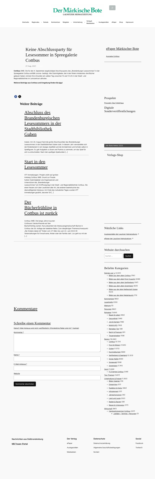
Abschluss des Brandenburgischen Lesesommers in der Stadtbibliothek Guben (42, 123)
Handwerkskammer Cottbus (119, 411)
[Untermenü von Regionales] (41, 22)
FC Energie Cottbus (116, 372)
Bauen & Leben (114, 315)
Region (106, 339)
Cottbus (40, 66)
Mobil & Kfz (113, 325)
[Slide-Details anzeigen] (122, 130)
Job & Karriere (114, 322)
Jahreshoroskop (115, 395)
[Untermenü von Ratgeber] (71, 22)
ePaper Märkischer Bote (122, 48)
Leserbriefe (108, 302)
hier (60, 83)
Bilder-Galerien (114, 381)
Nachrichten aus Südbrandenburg (27, 439)
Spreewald (113, 362)
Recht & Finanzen (115, 332)
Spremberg (113, 366)
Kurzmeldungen (115, 352)
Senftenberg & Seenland (118, 355)
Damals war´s (109, 273)
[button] (15, 96)
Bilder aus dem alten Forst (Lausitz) (122, 279)
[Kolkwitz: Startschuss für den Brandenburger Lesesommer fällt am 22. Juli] (57, 275)
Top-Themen (109, 375)
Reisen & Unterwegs (116, 405)
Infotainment (113, 391)
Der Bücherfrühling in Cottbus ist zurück (41, 208)
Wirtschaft (108, 409)
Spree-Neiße (113, 359)
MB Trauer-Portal (20, 444)
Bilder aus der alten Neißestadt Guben (123, 289)
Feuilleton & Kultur (115, 388)
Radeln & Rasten (115, 402)
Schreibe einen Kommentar (32, 323)
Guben (111, 348)
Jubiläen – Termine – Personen (124, 414)
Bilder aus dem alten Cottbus (120, 275)
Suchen (128, 256)
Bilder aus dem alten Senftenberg (121, 282)
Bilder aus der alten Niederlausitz (121, 295)
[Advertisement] (58, 275)
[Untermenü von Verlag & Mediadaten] (96, 22)
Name (17, 355)
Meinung (107, 306)
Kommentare (25, 308)
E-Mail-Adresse (20, 364)
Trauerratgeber (114, 336)
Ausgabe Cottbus (112, 56)
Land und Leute (115, 398)
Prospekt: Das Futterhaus (114, 103)
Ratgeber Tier (114, 329)
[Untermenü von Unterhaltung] (84, 22)
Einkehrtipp (113, 384)
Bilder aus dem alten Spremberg (121, 286)
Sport (106, 369)
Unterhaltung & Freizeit (113, 379)
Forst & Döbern (114, 345)
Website (17, 373)
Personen (107, 309)
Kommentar (19, 332)
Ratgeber (107, 312)
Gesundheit (113, 318)
